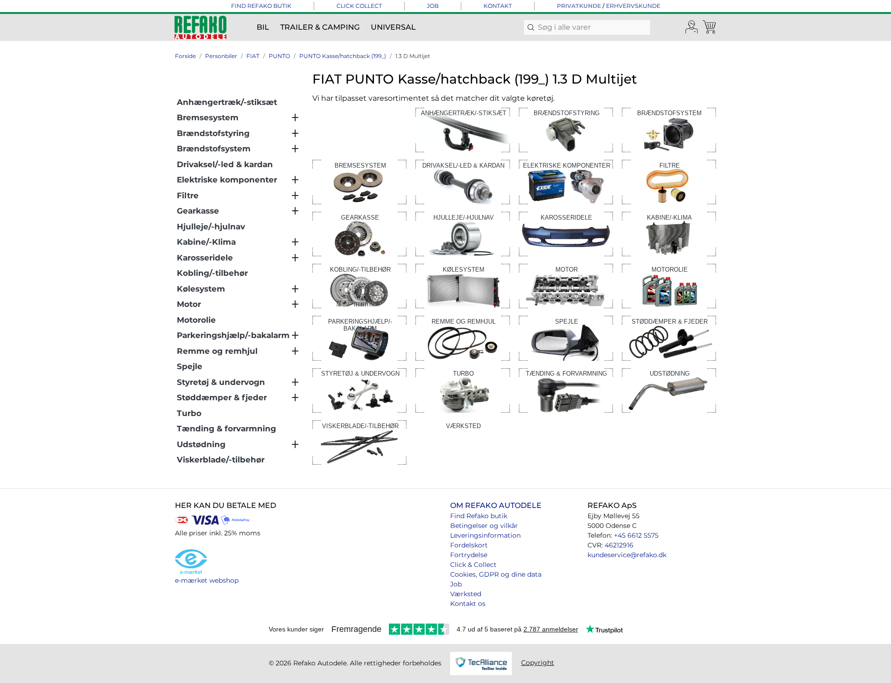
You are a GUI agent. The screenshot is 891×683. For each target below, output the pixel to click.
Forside (185, 55)
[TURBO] (462, 389)
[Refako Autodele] (200, 27)
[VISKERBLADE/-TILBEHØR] (359, 441)
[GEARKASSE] (359, 233)
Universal (393, 27)
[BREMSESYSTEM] (359, 181)
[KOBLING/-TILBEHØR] (359, 285)
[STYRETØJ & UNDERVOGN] (359, 389)
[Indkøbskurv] (710, 27)
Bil (263, 27)
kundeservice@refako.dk (627, 555)
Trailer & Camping (320, 27)
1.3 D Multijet (412, 55)
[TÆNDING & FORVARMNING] (566, 389)
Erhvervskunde (633, 5)
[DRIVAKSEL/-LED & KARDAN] (462, 181)
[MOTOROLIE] (669, 285)
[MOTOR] (566, 285)
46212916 (619, 545)
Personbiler (221, 55)
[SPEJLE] (566, 337)
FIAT (252, 55)
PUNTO (279, 55)
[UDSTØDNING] (669, 389)
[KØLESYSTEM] (462, 285)
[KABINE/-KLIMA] (669, 233)
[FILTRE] (669, 181)
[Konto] (692, 27)
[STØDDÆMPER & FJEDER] (669, 337)
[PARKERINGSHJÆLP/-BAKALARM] (359, 337)
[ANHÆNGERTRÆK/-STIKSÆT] (462, 129)
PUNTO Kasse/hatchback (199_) (342, 55)
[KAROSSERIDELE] (566, 233)
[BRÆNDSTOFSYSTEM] (669, 129)
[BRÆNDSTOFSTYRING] (566, 129)
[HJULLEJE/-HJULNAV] (462, 233)
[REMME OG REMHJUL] (462, 337)
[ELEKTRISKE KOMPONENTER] (566, 181)
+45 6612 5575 (636, 535)
